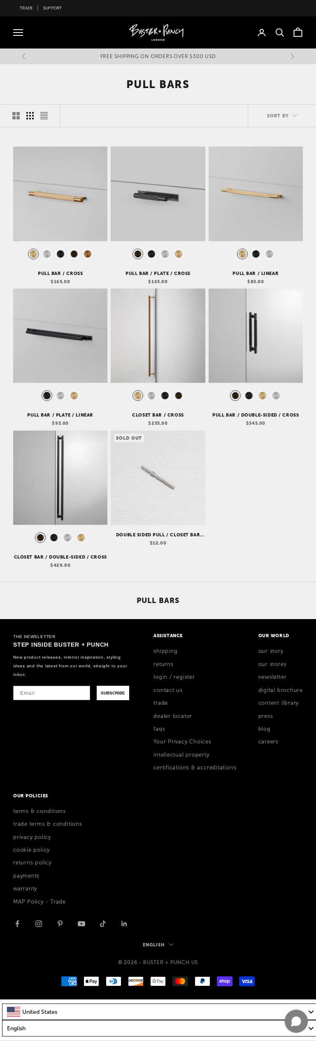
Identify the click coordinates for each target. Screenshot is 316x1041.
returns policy (32, 863)
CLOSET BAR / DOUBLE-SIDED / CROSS (60, 556)
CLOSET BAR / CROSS (158, 414)
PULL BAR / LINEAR (255, 273)
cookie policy (31, 850)
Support (52, 8)
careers (268, 742)
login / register (174, 677)
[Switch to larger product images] (16, 116)
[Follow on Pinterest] (60, 924)
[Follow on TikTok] (103, 924)
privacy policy (32, 837)
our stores (272, 664)
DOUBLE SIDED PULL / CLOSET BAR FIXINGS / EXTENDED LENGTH (158, 535)
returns (163, 664)
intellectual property (181, 755)
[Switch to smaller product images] (30, 116)
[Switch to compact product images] (44, 116)
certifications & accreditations (194, 768)
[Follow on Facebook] (17, 924)
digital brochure (280, 690)
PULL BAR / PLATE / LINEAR (60, 414)
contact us (168, 690)
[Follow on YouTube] (81, 924)
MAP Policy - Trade (39, 902)
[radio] (32, 254)
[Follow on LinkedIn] (124, 924)
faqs (159, 729)
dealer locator (172, 716)
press (265, 716)
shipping (165, 651)
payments (26, 876)
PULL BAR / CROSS (60, 273)
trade (160, 703)
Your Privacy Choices (182, 742)
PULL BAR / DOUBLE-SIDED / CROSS (255, 414)
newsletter (272, 677)
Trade (26, 8)
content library (278, 703)
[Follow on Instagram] (39, 924)
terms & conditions (39, 811)
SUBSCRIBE (113, 693)
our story (270, 651)
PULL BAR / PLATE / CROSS (158, 273)
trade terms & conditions (47, 824)
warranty (25, 889)
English (154, 944)
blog (264, 729)
